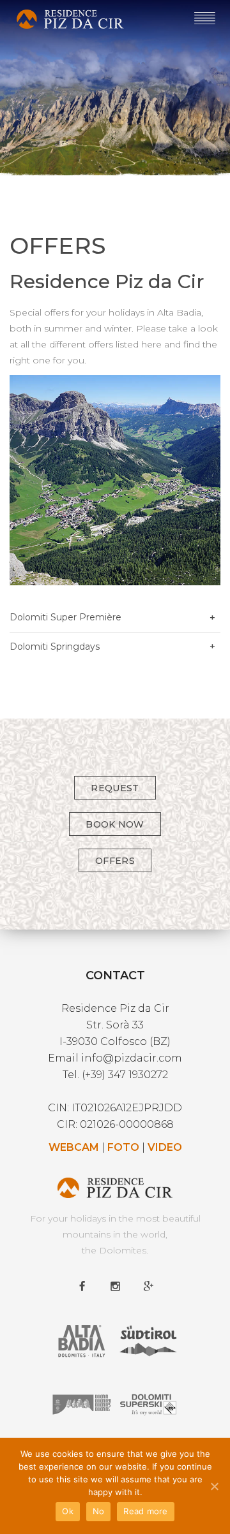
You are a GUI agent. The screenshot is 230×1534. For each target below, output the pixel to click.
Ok (67, 1511)
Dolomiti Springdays (55, 646)
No (99, 1511)
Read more (145, 1511)
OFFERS (115, 860)
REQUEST (115, 788)
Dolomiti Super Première (65, 617)
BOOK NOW (115, 824)
